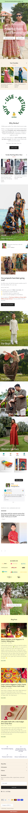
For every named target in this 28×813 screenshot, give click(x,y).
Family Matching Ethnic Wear (14, 155)
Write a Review (19, 480)
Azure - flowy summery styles (14, 34)
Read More (6, 499)
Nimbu (5, 808)
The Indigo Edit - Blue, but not (14, 37)
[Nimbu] (14, 5)
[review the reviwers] (23, 490)
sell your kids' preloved (14, 605)
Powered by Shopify (10, 808)
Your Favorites (14, 63)
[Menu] (1, 5)
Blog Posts (14, 619)
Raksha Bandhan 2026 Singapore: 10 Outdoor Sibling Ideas (12, 640)
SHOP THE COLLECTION (8, 304)
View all (14, 65)
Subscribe (14, 787)
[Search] (4, 5)
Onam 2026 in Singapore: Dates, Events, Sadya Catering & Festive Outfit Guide (13, 685)
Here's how (14, 147)
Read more (3, 660)
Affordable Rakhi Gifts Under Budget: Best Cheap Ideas (12, 722)
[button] (14, 811)
